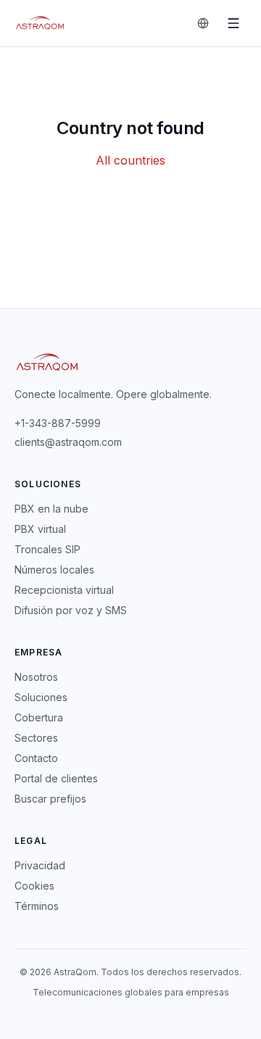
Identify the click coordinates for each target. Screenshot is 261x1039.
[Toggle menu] (233, 23)
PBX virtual (40, 529)
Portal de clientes (56, 778)
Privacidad (39, 865)
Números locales (54, 569)
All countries (130, 160)
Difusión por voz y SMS (70, 610)
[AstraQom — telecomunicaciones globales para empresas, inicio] (40, 23)
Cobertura (38, 717)
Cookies (34, 885)
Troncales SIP (47, 549)
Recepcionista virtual (64, 590)
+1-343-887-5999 (57, 423)
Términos (36, 906)
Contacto (36, 758)
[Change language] (203, 23)
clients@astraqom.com (68, 442)
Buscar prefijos (50, 798)
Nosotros (36, 677)
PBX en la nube (51, 508)
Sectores (36, 738)
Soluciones (40, 697)
